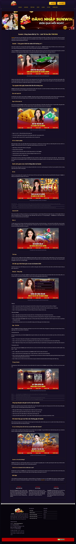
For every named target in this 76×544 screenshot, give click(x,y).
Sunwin (20, 7)
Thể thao (32, 7)
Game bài (26, 7)
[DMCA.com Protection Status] (61, 539)
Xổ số (38, 7)
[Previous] (3, 18)
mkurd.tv (43, 479)
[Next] (73, 18)
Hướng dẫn (55, 7)
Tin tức (48, 7)
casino (43, 7)
